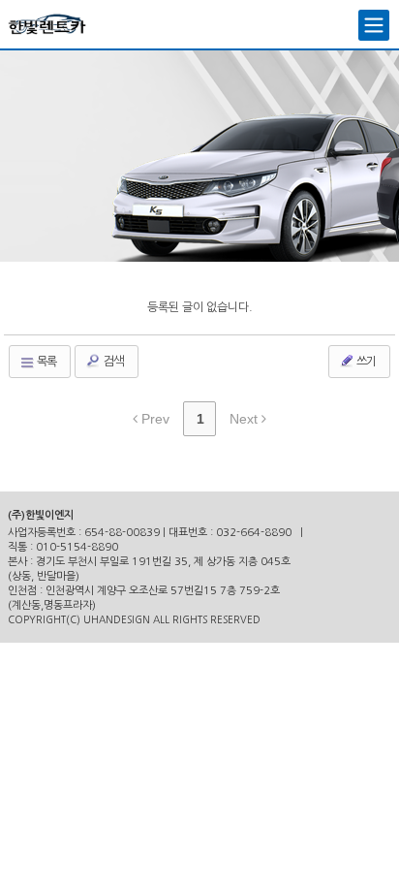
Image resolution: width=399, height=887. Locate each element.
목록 (45, 361)
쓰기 (365, 361)
